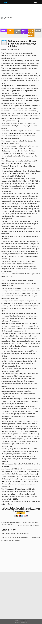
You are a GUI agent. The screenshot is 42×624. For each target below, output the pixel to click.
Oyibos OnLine (23, 621)
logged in (13, 533)
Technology (24, 31)
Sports (37, 30)
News (3, 30)
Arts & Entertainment (31, 32)
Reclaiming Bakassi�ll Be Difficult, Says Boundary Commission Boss (19, 523)
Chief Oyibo (7, 49)
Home (5, 2)
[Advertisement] (16, 557)
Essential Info (17, 31)
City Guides (10, 31)
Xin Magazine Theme (21, 622)
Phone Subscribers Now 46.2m (29, 526)
